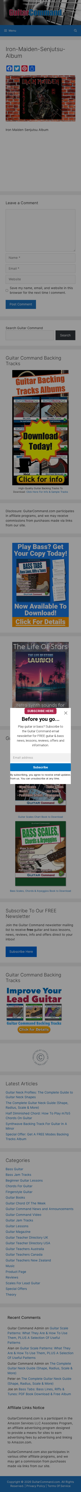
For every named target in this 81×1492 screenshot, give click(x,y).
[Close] (66, 713)
